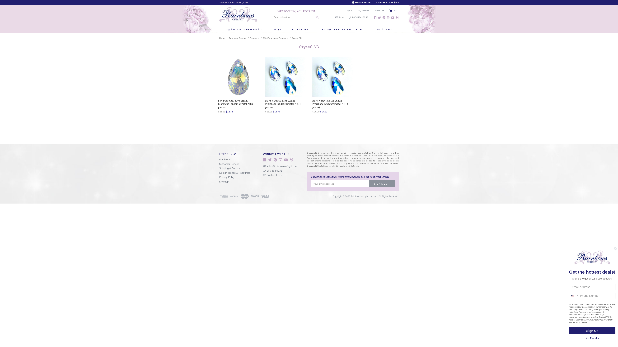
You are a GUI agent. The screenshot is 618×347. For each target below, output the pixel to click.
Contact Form (274, 175)
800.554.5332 (274, 170)
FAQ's (277, 29)
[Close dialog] (615, 248)
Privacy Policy (227, 177)
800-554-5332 (359, 17)
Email (341, 17)
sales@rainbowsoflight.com (282, 166)
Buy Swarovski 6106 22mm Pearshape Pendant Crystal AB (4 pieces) (283, 104)
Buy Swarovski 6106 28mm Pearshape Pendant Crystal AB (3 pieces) (330, 104)
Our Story (300, 29)
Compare (237, 77)
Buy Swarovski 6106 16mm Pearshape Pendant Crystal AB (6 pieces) (235, 104)
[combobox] (573, 296)
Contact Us (383, 29)
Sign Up (592, 331)
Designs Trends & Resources (341, 29)
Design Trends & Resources (234, 172)
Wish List (379, 10)
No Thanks (592, 338)
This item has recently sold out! (332, 82)
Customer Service (229, 163)
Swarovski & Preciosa (243, 29)
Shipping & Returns (229, 168)
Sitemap (224, 181)
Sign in (349, 10)
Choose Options (238, 82)
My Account (363, 10)
